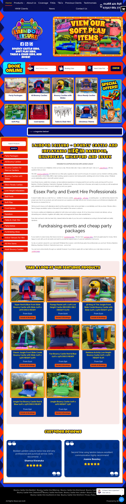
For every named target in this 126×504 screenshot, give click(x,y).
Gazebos (9, 214)
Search (14, 148)
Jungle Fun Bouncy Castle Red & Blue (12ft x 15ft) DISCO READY (27, 402)
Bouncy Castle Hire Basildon (25, 490)
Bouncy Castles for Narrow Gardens (13, 169)
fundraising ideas (69, 237)
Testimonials (90, 3)
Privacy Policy (90, 495)
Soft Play (9, 202)
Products (19, 3)
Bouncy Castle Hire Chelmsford (29, 492)
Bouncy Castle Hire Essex (53, 492)
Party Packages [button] (11, 156)
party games (78, 198)
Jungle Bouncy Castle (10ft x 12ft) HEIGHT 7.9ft (63, 402)
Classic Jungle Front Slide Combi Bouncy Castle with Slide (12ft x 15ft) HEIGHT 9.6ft (27, 355)
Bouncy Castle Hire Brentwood (73, 490)
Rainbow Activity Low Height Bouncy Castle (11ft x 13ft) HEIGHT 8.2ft (98, 355)
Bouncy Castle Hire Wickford (72, 495)
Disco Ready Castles (14, 185)
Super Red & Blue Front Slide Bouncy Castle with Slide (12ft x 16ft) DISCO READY (27, 307)
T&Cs (60, 3)
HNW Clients (21, 8)
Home (9, 3)
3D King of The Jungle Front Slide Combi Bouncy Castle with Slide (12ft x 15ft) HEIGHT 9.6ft (98, 307)
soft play (85, 198)
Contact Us (81, 8)
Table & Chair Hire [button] (12, 220)
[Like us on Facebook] (22, 44)
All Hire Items (11, 243)
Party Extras (10, 226)
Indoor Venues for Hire (15, 238)
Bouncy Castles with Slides (13, 177)
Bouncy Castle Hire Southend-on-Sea (45, 495)
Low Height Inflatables (14, 191)
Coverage (43, 3)
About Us (31, 3)
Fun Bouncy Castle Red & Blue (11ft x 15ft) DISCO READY (62, 355)
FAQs (52, 3)
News (52, 8)
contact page (36, 251)
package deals (88, 237)
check (115, 68)
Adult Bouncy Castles (14, 249)
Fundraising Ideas (12, 232)
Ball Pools (9, 196)
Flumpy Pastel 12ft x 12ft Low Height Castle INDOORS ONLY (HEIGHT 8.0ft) (63, 307)
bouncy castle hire (42, 174)
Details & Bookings (27, 317)
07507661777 (103, 168)
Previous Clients (73, 3)
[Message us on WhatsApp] (31, 44)
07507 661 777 (112, 7)
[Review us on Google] (26, 44)
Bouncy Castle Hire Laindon (75, 492)
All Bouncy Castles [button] (13, 162)
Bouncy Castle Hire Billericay (48, 490)
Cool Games (10, 208)
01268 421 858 (112, 3)
